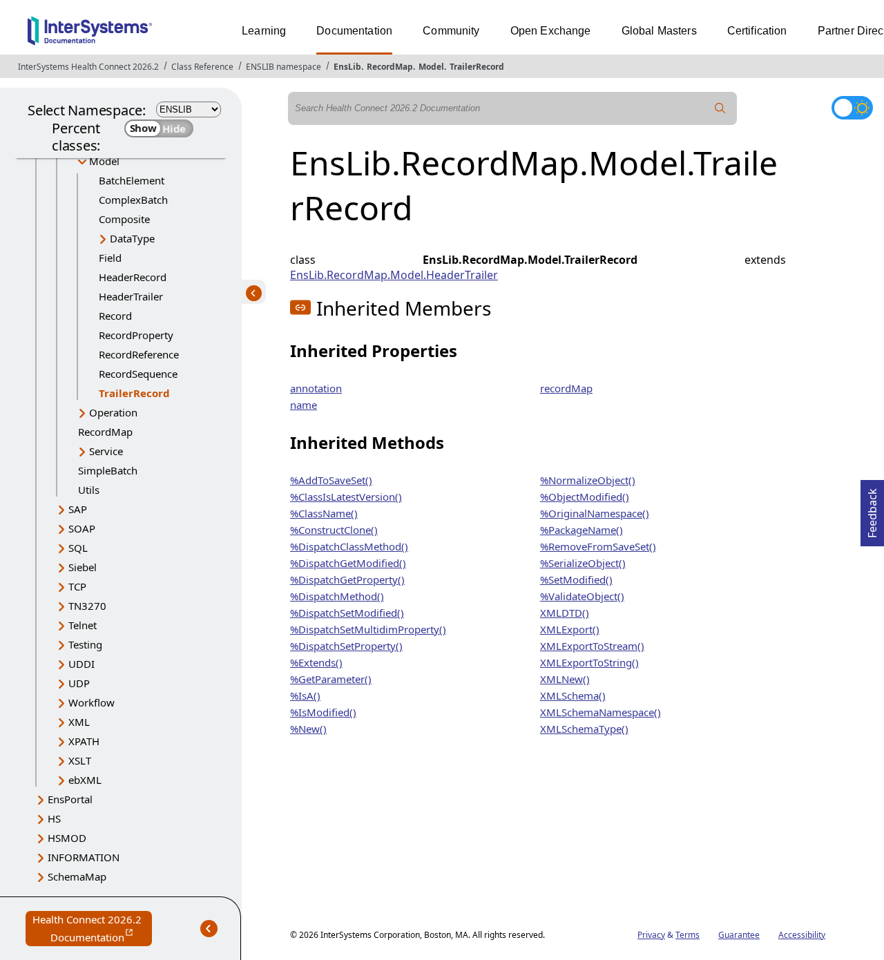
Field (110, 258)
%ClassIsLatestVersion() (346, 496)
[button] (300, 307)
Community (451, 31)
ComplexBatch (133, 200)
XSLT (79, 760)
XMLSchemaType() (584, 729)
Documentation (354, 31)
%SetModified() (576, 579)
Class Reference (202, 67)
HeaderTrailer (131, 296)
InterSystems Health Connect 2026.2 (88, 67)
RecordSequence (138, 374)
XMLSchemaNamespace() (600, 712)
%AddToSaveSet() (331, 480)
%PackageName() (581, 530)
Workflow (91, 702)
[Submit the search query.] (720, 108)
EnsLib (347, 67)
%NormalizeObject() (587, 480)
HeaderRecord (132, 277)
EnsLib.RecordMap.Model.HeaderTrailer (394, 274)
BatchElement (131, 180)
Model (431, 67)
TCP (77, 586)
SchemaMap (77, 876)
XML (79, 722)
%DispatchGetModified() (348, 563)
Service (106, 451)
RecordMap (390, 67)
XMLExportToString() (589, 662)
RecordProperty (136, 335)
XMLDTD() (564, 613)
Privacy (651, 935)
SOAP (81, 528)
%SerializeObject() (583, 563)
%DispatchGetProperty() (347, 579)
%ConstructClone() (334, 530)
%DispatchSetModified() (347, 613)
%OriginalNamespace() (594, 513)
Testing (85, 644)
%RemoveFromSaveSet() (598, 546)
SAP (77, 509)
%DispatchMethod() (337, 596)
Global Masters (659, 31)
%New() (308, 729)
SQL (78, 548)
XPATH (83, 741)
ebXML (85, 780)
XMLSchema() (573, 695)
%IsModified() (323, 712)
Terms (687, 935)
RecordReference (139, 354)
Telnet (82, 625)
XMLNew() (565, 679)
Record (115, 316)
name (303, 405)
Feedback (872, 509)
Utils (88, 490)
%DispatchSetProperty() (346, 646)
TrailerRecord (477, 67)
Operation (113, 412)
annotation (316, 388)
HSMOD (67, 838)
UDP (79, 683)
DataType (132, 238)
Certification (757, 31)
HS (54, 818)
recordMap (566, 388)
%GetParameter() (331, 679)
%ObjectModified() (584, 496)
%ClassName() (324, 513)
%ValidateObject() (582, 596)
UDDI (81, 664)
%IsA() (305, 695)
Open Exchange (550, 31)
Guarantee (739, 935)
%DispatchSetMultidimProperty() (368, 629)
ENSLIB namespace (283, 67)
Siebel (82, 567)
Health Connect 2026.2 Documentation (92, 929)
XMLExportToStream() (592, 646)
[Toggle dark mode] (852, 107)
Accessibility (801, 935)
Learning (264, 31)
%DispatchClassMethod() (349, 546)
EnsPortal (70, 799)
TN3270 (87, 606)
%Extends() (316, 662)
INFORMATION (83, 857)
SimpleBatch (107, 470)
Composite (124, 219)
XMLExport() (569, 629)
